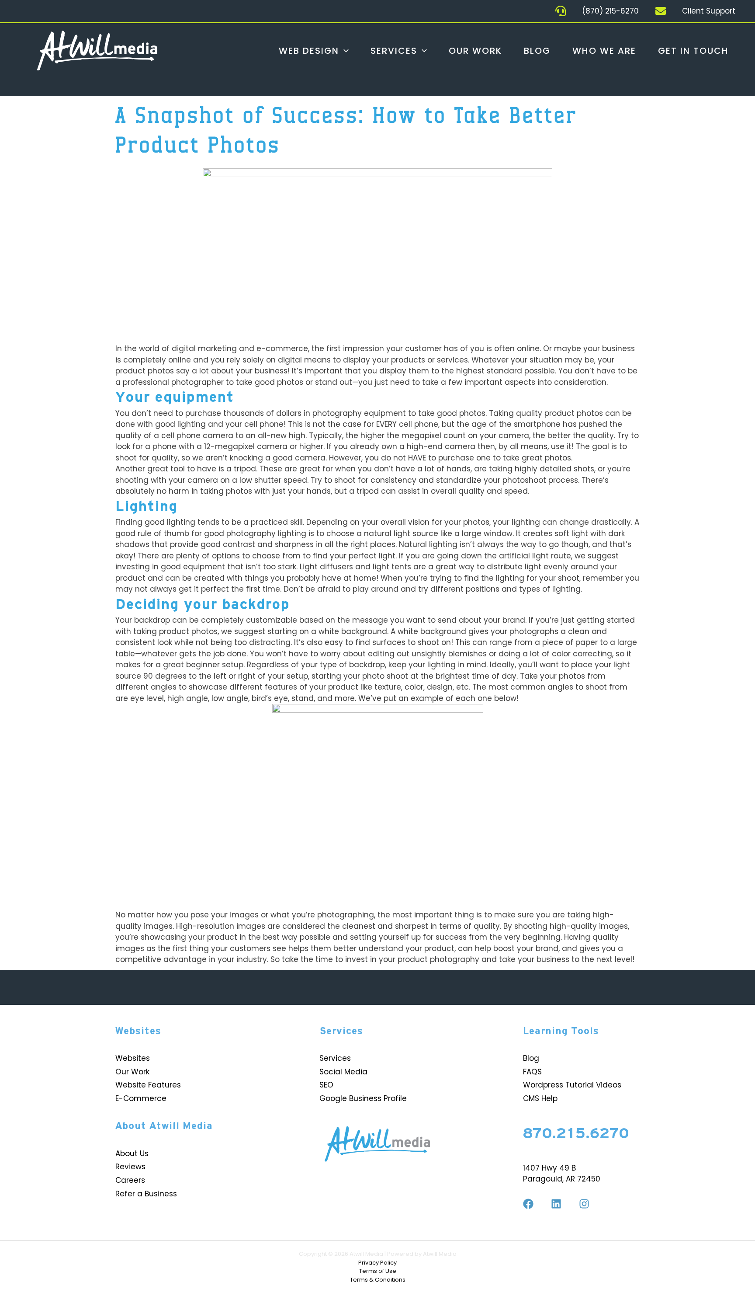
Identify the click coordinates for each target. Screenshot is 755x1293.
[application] (344, 50)
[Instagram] (584, 1204)
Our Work (475, 51)
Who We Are (604, 51)
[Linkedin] (556, 1204)
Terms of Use (377, 1271)
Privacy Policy (377, 1262)
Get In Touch (693, 51)
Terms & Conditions (377, 1280)
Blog (537, 51)
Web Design (309, 51)
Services (394, 51)
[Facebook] (528, 1204)
